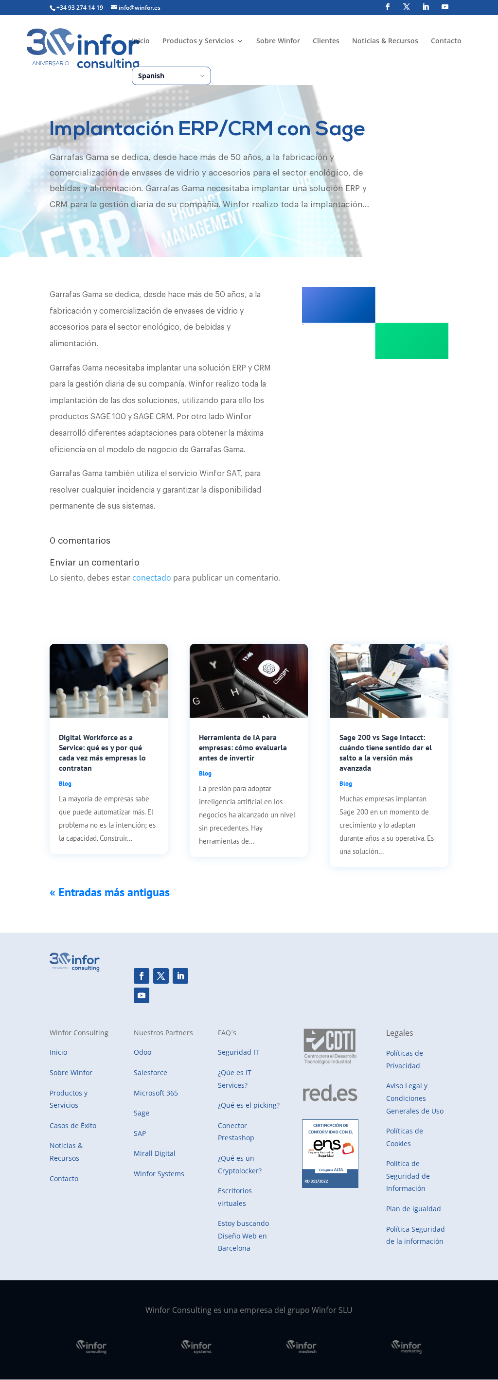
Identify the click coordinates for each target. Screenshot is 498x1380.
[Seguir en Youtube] (141, 995)
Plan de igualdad (413, 1208)
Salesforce (150, 1072)
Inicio (141, 41)
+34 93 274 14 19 (79, 7)
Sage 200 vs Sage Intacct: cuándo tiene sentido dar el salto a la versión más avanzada (385, 752)
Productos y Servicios (198, 41)
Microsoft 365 (156, 1092)
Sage (141, 1112)
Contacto (446, 41)
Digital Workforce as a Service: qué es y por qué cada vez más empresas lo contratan (102, 752)
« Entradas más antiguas (110, 892)
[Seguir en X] (161, 976)
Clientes (326, 41)
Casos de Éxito (73, 1125)
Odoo (142, 1052)
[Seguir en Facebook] (141, 976)
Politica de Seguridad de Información (408, 1176)
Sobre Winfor (278, 41)
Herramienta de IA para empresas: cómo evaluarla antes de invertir (243, 747)
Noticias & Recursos (385, 41)
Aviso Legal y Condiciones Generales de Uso (415, 1098)
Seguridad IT (238, 1052)
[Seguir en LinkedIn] (180, 976)
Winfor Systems (159, 1173)
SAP (140, 1133)
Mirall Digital (155, 1153)
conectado (151, 577)
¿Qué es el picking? (249, 1105)
